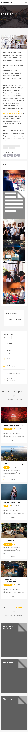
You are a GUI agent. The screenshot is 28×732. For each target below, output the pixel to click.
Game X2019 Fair (9, 541)
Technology (8, 428)
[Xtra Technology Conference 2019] (14, 569)
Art (6, 505)
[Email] (18, 155)
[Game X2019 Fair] (14, 530)
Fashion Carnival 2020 (11, 502)
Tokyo (12, 596)
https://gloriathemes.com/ (13, 373)
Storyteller (12, 148)
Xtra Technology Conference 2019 (9, 580)
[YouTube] (12, 380)
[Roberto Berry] (14, 640)
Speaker (5, 148)
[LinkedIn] (11, 155)
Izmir (8, 345)
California (13, 517)
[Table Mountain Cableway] (14, 453)
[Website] (14, 380)
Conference (12, 145)
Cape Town (13, 479)
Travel (6, 467)
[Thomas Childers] (14, 713)
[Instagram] (10, 380)
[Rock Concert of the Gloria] (14, 415)
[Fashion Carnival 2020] (14, 492)
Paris (12, 440)
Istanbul (13, 556)
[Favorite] (10, 337)
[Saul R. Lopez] (14, 676)
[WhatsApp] (15, 155)
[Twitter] (8, 155)
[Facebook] (4, 155)
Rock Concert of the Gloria (13, 425)
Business (6, 145)
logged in (14, 319)
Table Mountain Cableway (13, 464)
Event (18, 145)
